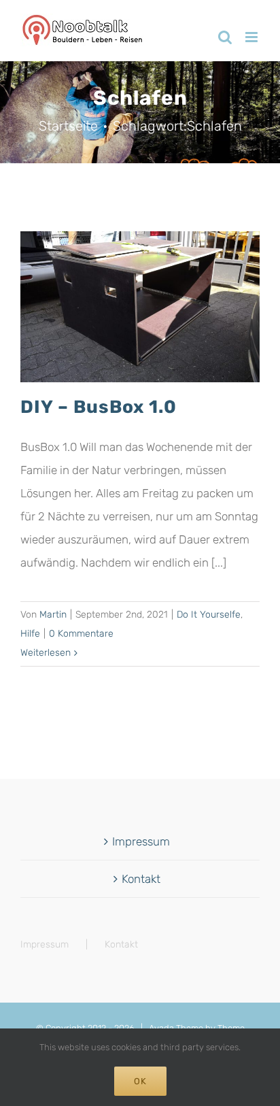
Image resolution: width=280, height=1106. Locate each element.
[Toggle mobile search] (225, 37)
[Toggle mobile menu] (252, 37)
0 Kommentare (81, 633)
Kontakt (141, 879)
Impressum (141, 841)
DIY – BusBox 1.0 (98, 407)
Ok (140, 1081)
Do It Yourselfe (209, 614)
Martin (53, 614)
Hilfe (30, 633)
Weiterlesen (45, 652)
